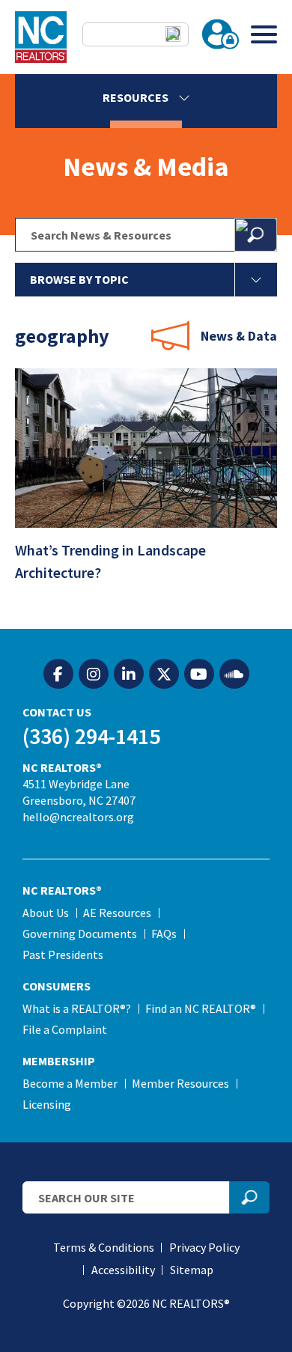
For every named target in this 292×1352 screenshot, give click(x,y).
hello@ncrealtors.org (78, 816)
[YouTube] (199, 674)
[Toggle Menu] (264, 34)
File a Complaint (64, 1029)
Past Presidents (62, 954)
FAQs (164, 933)
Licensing (46, 1104)
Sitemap (191, 1269)
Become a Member (70, 1083)
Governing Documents (79, 933)
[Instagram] (94, 674)
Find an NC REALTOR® (200, 1008)
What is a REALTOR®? (76, 1008)
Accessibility (123, 1269)
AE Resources (117, 912)
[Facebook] (58, 674)
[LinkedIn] (129, 674)
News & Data (239, 335)
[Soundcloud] (234, 674)
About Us (45, 912)
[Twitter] (164, 674)
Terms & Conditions (103, 1247)
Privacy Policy (204, 1247)
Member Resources (180, 1083)
